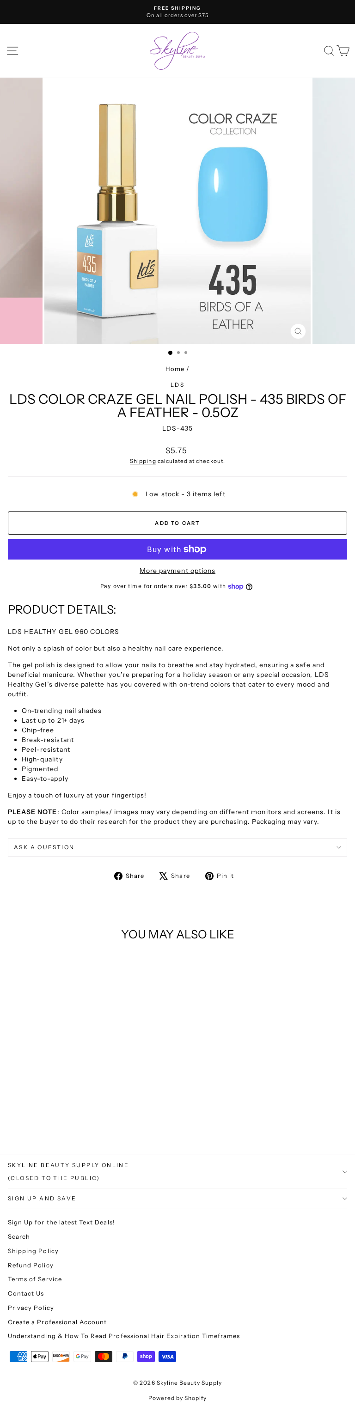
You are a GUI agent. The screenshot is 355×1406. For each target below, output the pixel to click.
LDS (177, 384)
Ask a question (44, 847)
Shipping (143, 460)
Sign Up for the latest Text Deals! (61, 1222)
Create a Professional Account (57, 1322)
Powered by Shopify (177, 1397)
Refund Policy (31, 1265)
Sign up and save (42, 1198)
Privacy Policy (31, 1307)
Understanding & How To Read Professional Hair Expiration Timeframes (124, 1335)
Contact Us (26, 1293)
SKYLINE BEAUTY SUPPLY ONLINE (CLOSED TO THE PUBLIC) (68, 1171)
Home (174, 368)
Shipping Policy (33, 1250)
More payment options (177, 570)
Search (19, 1236)
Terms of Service (35, 1279)
